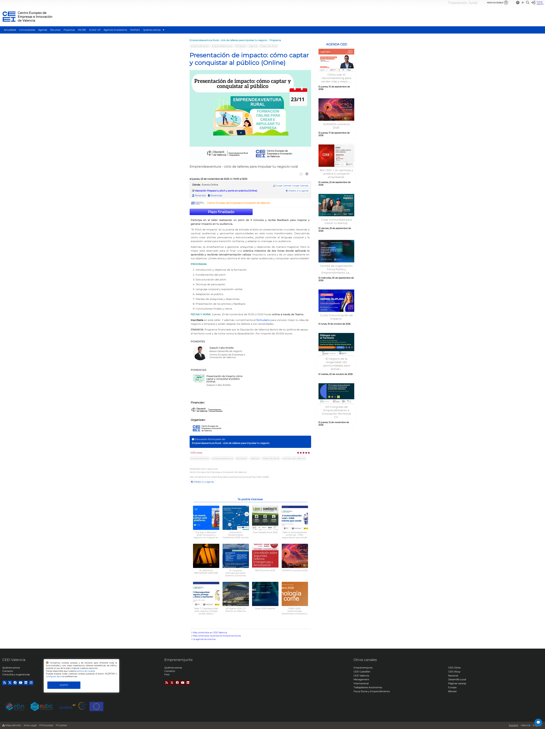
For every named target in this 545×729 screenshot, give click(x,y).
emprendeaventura (222, 46)
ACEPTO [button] (64, 685)
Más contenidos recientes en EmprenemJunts (217, 636)
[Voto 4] (306, 452)
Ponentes (200, 195)
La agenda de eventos (204, 639)
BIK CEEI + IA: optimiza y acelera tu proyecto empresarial (336, 173)
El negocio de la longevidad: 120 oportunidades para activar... (336, 364)
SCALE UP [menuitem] (95, 30)
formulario (263, 319)
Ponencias (216, 195)
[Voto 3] (303, 452)
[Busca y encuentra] (527, 2)
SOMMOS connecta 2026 (336, 125)
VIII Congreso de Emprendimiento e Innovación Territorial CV (336, 412)
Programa (275, 40)
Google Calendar (300, 186)
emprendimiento (200, 46)
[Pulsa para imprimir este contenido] (306, 173)
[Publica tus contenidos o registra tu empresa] (522, 2)
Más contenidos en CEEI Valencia (210, 632)
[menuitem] (163, 30)
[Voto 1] (298, 452)
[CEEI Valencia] (27, 25)
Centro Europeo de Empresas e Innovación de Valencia (238, 203)
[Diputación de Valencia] (207, 410)
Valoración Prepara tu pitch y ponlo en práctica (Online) (226, 190)
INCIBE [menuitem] (82, 30)
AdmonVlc (212, 469)
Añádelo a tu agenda (298, 191)
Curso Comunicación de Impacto (336, 317)
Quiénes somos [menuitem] (152, 30)
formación (240, 46)
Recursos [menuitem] (55, 30)
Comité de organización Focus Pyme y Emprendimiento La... (336, 269)
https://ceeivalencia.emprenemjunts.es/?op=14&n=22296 (240, 477)
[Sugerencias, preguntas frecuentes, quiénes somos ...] (517, 2)
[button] (537, 3)
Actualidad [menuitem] (10, 30)
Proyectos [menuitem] (69, 30)
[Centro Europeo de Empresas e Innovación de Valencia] (198, 203)
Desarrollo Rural (268, 46)
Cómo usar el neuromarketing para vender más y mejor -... (336, 78)
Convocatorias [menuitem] (27, 30)
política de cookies (85, 671)
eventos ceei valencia (294, 458)
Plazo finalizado (221, 212)
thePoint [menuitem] (135, 30)
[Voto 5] (309, 452)
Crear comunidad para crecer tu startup (336, 221)
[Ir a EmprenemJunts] (462, 4)
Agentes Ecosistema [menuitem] (115, 30)
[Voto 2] (301, 452)
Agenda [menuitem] (42, 30)
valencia (253, 46)
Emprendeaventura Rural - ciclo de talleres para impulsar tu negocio (228, 40)
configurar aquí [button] (53, 676)
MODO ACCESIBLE (495, 3)
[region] (336, 235)
